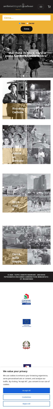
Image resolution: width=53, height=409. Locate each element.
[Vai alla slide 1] (20, 76)
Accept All (26, 390)
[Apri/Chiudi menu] (41, 7)
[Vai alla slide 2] (23, 76)
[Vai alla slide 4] (29, 76)
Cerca (26, 29)
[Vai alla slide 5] (32, 76)
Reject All (26, 404)
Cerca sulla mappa (16, 257)
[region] (26, 388)
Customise (26, 397)
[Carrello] (49, 6)
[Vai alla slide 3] (26, 76)
